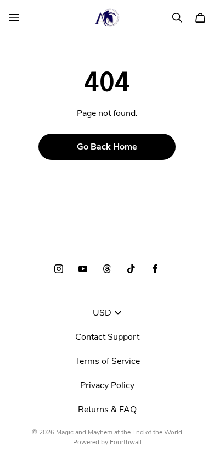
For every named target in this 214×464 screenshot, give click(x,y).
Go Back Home (107, 147)
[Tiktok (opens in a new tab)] (131, 269)
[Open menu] (14, 18)
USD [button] (102, 313)
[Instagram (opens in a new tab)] (59, 269)
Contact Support (107, 337)
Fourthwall (126, 442)
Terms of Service (107, 361)
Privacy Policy (107, 385)
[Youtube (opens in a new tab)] (83, 269)
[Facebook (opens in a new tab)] (155, 269)
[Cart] (200, 18)
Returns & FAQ (107, 410)
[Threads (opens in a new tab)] (107, 269)
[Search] (177, 18)
